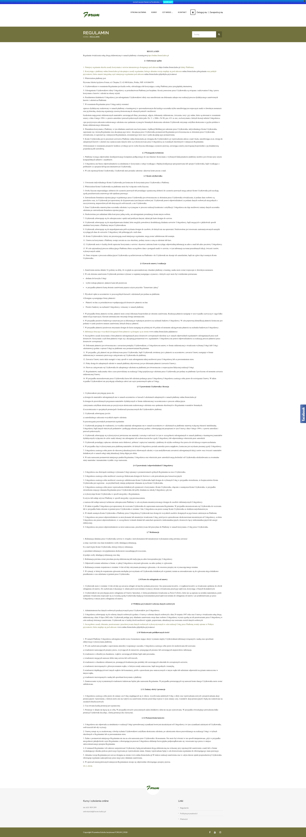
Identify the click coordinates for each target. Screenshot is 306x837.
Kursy (154, 12)
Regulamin (184, 808)
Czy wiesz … (167, 12)
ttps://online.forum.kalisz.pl (158, 55)
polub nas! (168, 2)
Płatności (184, 819)
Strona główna (138, 12)
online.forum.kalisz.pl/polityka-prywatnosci (160, 74)
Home (85, 37)
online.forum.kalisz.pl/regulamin (194, 71)
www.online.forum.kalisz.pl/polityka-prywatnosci (136, 627)
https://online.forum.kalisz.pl (170, 67)
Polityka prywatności (188, 813)
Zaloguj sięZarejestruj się (210, 12)
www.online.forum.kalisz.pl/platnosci (163, 331)
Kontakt (182, 12)
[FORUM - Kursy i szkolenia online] (92, 15)
